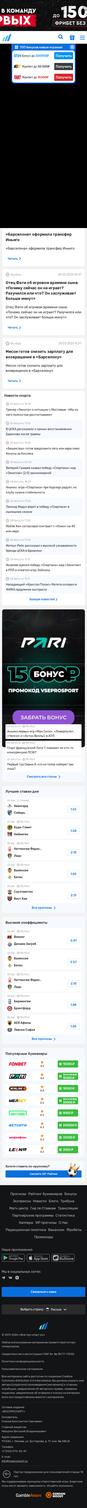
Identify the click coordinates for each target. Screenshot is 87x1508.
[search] (60, 37)
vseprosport (7, 37)
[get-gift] (72, 38)
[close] (72, 47)
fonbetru (43, 754)
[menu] (82, 37)
